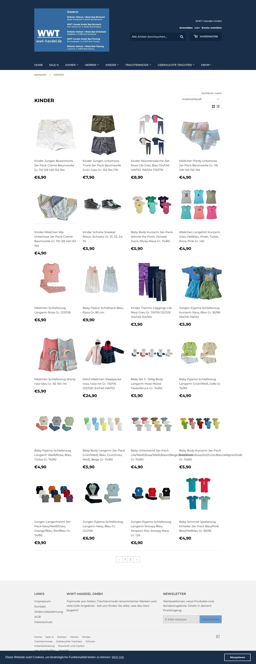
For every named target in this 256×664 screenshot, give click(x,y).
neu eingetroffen (44, 650)
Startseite (40, 74)
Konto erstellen (212, 27)
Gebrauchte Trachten (175, 65)
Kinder (111, 65)
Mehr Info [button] (118, 657)
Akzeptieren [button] (237, 657)
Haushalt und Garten (71, 645)
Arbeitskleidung (44, 645)
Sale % (54, 65)
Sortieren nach (211, 93)
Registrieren (210, 619)
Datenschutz (43, 622)
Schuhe (90, 641)
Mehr (205, 65)
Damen (70, 65)
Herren (91, 65)
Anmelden (186, 27)
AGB (37, 617)
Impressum (42, 601)
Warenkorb (208, 36)
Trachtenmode (137, 65)
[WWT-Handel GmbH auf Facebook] (218, 637)
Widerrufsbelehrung (48, 611)
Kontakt (40, 606)
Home (38, 65)
